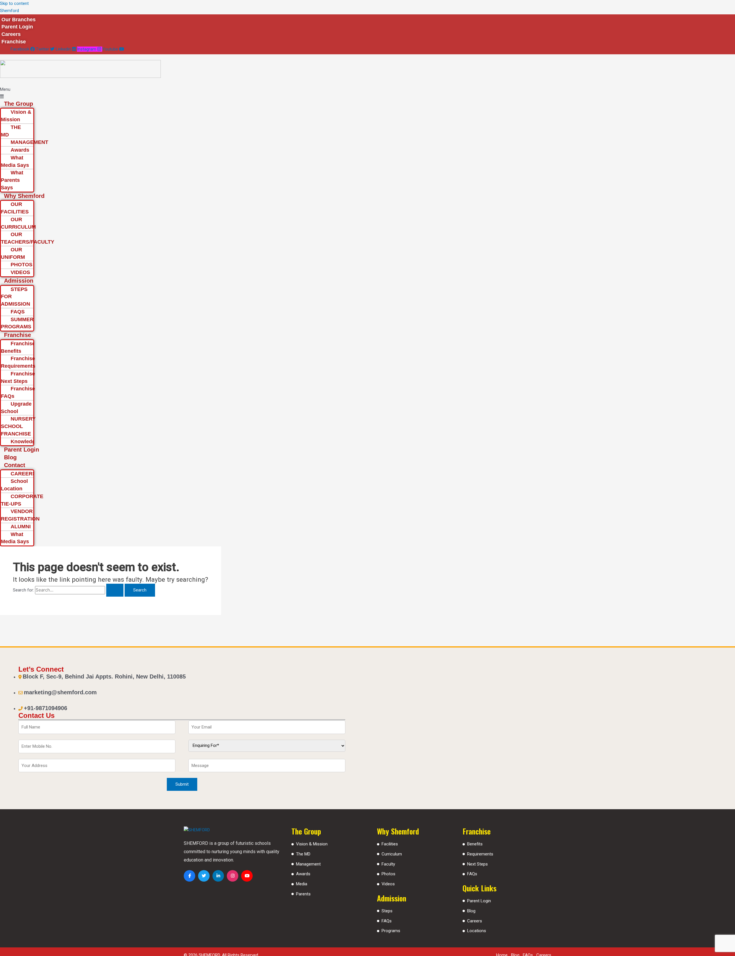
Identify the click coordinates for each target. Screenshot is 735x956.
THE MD (11, 131)
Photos (388, 873)
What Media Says (15, 161)
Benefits (475, 844)
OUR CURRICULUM (18, 223)
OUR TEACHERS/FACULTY (27, 238)
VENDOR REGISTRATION (20, 515)
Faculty (388, 864)
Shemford (9, 10)
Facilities (390, 844)
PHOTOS (21, 264)
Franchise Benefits (18, 347)
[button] (315, 93)
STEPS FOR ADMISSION (15, 296)
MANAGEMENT (29, 142)
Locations (476, 930)
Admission (18, 280)
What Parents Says (12, 180)
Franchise (17, 335)
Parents (303, 894)
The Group (18, 104)
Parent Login (21, 449)
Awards (20, 150)
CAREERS (23, 474)
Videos (388, 883)
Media (301, 883)
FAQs (387, 921)
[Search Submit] (114, 590)
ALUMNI (21, 526)
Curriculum (392, 854)
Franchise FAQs (18, 392)
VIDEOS (20, 272)
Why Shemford (24, 196)
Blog (10, 457)
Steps (387, 910)
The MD (303, 854)
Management (308, 864)
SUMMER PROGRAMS (17, 323)
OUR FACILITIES (15, 208)
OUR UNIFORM (13, 253)
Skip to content (14, 3)
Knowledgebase (30, 441)
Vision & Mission (16, 115)
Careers (474, 921)
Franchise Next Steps (18, 377)
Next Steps (477, 864)
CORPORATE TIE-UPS (22, 500)
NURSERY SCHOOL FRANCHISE (18, 426)
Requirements (480, 854)
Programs (391, 930)
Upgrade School (16, 407)
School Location (14, 485)
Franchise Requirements (18, 362)
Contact (14, 465)
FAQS (18, 312)
